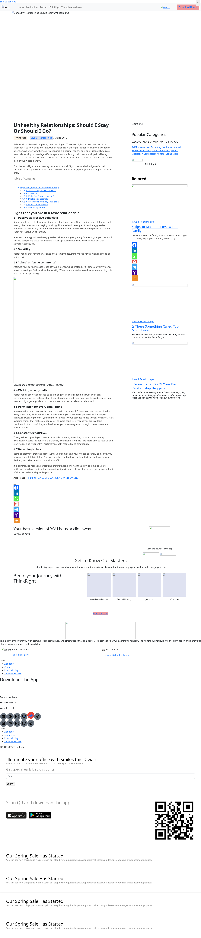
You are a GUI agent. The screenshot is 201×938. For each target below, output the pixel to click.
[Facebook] (16, 487)
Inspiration (167, 147)
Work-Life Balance (161, 150)
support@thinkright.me (117, 655)
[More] (17, 520)
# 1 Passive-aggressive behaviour (41, 190)
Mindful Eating (164, 153)
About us (9, 663)
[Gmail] (16, 504)
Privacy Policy (11, 670)
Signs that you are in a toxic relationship (39, 187)
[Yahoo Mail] (16, 515)
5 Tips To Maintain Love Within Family (155, 228)
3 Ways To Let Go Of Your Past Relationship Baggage (155, 386)
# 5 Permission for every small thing (42, 201)
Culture (147, 150)
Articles (43, 7)
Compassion (150, 153)
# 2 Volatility (31, 193)
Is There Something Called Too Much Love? (155, 328)
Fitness (174, 150)
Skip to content (8, 1)
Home (21, 7)
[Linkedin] (16, 493)
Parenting (156, 147)
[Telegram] (16, 509)
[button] (100, 660)
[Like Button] (15, 484)
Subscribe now (100, 613)
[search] (165, 7)
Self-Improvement (141, 147)
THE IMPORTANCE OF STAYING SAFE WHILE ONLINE (51, 477)
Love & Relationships (41, 137)
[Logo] (6, 7)
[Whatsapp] (16, 498)
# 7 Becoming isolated (36, 207)
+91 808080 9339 (20, 655)
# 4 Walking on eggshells (37, 199)
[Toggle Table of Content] (16, 184)
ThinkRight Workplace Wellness (66, 7)
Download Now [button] (187, 7)
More (175, 153)
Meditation (32, 7)
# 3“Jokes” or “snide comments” (40, 196)
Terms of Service (12, 673)
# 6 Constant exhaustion (37, 204)
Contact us (9, 667)
